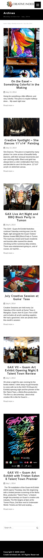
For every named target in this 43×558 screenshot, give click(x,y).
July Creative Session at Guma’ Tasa (21, 297)
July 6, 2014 (10, 225)
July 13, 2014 (11, 92)
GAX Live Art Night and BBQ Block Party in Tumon (21, 217)
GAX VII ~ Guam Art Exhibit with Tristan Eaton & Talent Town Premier (21, 476)
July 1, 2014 (10, 483)
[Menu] (38, 5)
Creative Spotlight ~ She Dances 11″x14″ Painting (21, 142)
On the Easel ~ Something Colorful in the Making (21, 84)
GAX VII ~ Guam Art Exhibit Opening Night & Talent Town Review (21, 370)
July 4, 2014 (10, 378)
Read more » (8, 105)
